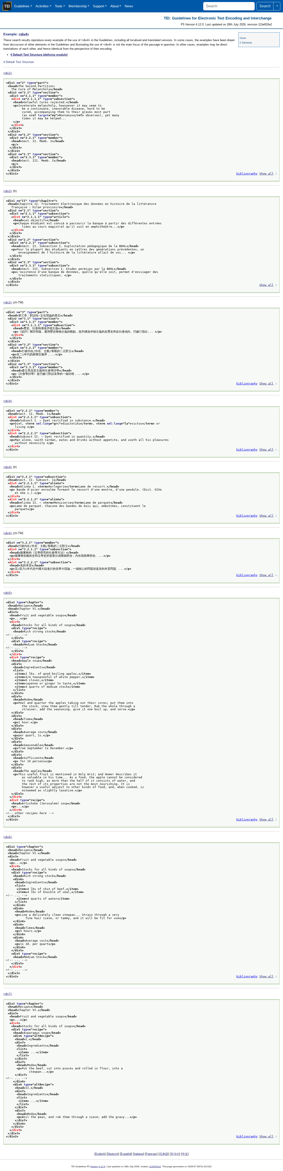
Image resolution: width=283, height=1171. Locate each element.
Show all (266, 173)
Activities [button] (42, 6)
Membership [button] (78, 6)
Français (151, 1154)
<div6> (7, 837)
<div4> (24, 34)
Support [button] (98, 6)
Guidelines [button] (21, 6)
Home (243, 38)
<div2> (7, 73)
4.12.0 (102, 1166)
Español (126, 1154)
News (129, 6)
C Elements (246, 42)
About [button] (114, 6)
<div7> (7, 994)
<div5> (7, 592)
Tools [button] (58, 6)
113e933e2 (155, 1166)
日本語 (163, 1154)
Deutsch (112, 1154)
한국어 (175, 1154)
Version (94, 1166)
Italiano (138, 1154)
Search (265, 6)
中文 (185, 1154)
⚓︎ (276, 173)
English (100, 1154)
